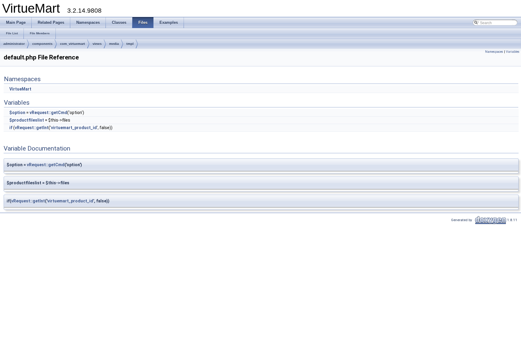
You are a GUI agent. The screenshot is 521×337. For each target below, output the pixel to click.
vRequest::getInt (32, 127)
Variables (512, 52)
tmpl (130, 44)
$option (17, 112)
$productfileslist (26, 120)
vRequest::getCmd (48, 112)
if (10, 127)
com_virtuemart (72, 44)
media (114, 44)
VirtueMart (20, 89)
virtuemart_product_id (74, 127)
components (42, 44)
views (97, 44)
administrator (14, 44)
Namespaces (494, 52)
